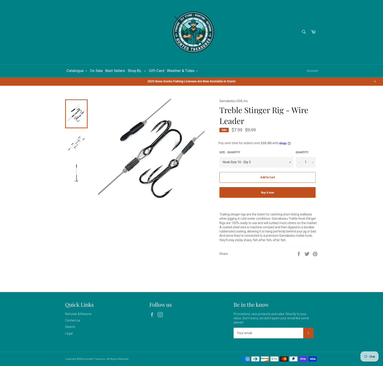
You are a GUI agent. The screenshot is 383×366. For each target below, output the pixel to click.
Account (312, 70)
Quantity (302, 152)
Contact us (72, 320)
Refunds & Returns (78, 314)
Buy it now (267, 192)
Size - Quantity (229, 152)
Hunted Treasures (95, 359)
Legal (69, 333)
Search (70, 327)
